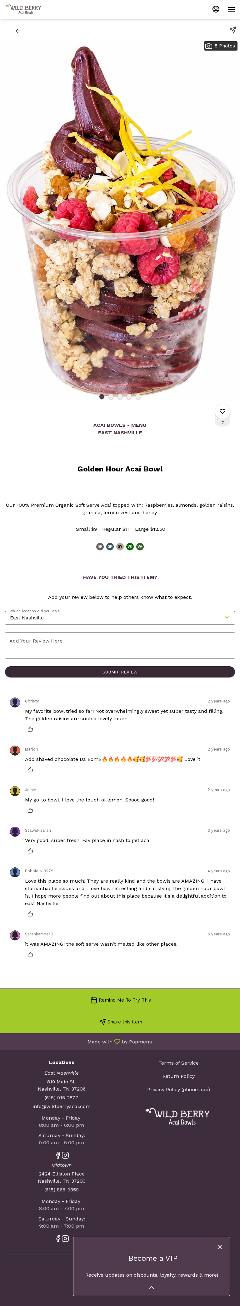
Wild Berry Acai (178, 1117)
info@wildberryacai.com (61, 1106)
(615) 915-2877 (61, 1098)
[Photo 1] (101, 396)
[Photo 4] (129, 396)
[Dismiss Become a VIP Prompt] (219, 1246)
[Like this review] (32, 729)
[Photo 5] (138, 396)
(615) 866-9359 (61, 1190)
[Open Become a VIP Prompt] (151, 1287)
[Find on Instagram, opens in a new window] (65, 1156)
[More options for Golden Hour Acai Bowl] (222, 411)
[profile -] (216, 9)
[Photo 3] (120, 396)
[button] (14, 31)
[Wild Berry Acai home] (33, 9)
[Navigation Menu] (231, 9)
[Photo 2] (110, 396)
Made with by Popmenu (78, 1041)
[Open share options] (233, 30)
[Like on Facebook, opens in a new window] (58, 1156)
